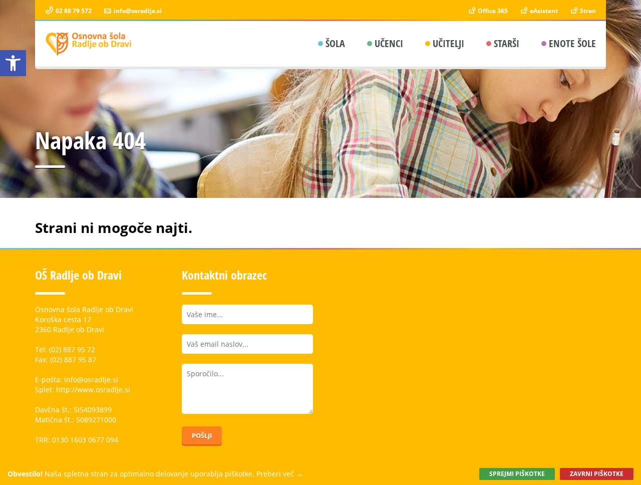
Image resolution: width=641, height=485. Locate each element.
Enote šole (572, 43)
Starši (506, 43)
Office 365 (492, 11)
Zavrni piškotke (596, 473)
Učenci (389, 43)
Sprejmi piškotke (517, 473)
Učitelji (448, 43)
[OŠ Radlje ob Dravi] (89, 44)
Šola (335, 43)
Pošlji (202, 435)
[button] (13, 63)
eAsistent (543, 11)
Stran (587, 11)
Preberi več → (279, 473)
